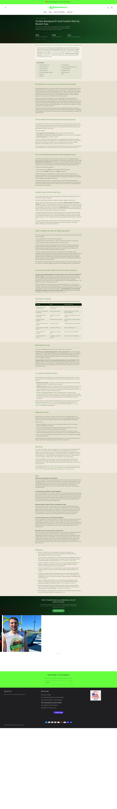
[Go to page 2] (58, 653)
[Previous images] (2, 633)
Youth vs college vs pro (43, 68)
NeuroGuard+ (11, 724)
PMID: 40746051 (66, 574)
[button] (5, 7)
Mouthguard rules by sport (48, 707)
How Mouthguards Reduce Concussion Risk (61, 466)
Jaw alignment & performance (49, 705)
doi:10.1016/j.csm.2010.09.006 (63, 588)
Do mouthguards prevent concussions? (52, 697)
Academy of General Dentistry (54, 555)
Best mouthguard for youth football (51, 702)
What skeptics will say (65, 70)
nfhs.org (63, 592)
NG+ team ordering (53, 402)
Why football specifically (44, 65)
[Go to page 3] (59, 653)
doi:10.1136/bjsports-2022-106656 (68, 560)
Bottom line (41, 74)
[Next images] (114, 633)
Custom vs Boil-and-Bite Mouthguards (54, 467)
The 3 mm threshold (43, 66)
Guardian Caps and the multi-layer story (69, 66)
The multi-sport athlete (65, 68)
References (41, 76)
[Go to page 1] (57, 653)
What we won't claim (65, 72)
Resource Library (46, 694)
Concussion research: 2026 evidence (51, 700)
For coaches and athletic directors (45, 72)
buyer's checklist (39, 468)
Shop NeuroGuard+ (58, 610)
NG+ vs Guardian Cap (69, 468)
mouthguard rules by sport (60, 291)
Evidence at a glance (43, 70)
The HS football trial (65, 65)
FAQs (62, 74)
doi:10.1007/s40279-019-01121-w (67, 583)
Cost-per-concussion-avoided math (44, 392)
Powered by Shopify (19, 724)
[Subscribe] (71, 682)
